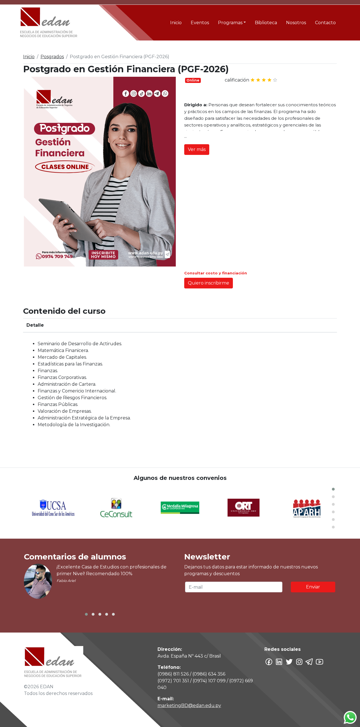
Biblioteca (266, 22)
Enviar (313, 587)
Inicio (176, 22)
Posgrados (52, 56)
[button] (333, 489)
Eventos (200, 22)
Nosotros (296, 22)
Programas (230, 22)
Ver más (197, 149)
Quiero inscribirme (208, 283)
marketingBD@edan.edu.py (189, 705)
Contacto (325, 22)
